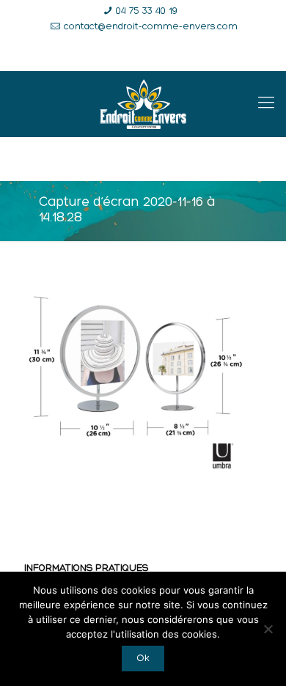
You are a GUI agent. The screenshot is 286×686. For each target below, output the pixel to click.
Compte (151, 54)
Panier (213, 54)
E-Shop (87, 54)
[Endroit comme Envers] (143, 104)
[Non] (267, 629)
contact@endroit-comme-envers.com (151, 27)
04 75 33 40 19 (146, 11)
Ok (143, 658)
